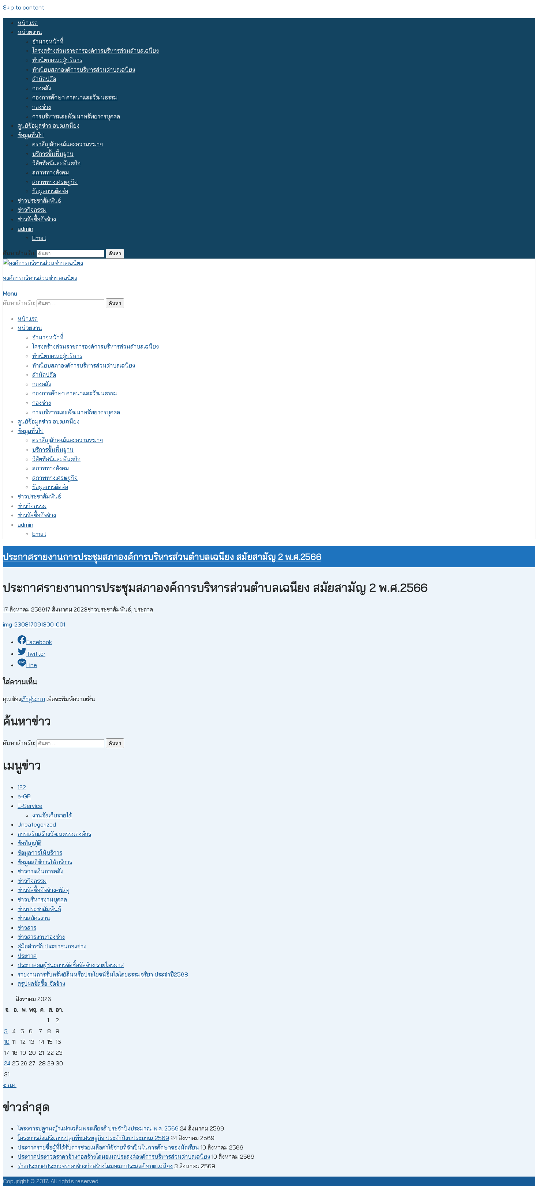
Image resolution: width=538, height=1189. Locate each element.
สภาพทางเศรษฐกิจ (55, 181)
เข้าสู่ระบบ (33, 699)
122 (22, 787)
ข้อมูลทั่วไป (31, 135)
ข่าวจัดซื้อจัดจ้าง (37, 219)
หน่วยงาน (30, 31)
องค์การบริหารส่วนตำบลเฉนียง (40, 278)
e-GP (24, 796)
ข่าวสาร (27, 927)
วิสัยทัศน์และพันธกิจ (56, 163)
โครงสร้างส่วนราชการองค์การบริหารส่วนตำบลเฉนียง (95, 50)
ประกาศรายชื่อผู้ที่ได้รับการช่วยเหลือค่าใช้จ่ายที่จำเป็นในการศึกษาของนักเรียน (108, 1147)
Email (39, 237)
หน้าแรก (28, 22)
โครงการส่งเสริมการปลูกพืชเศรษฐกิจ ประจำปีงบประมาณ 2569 (93, 1137)
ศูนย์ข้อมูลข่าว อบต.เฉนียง (48, 125)
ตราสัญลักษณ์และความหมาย (67, 144)
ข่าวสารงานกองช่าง (41, 936)
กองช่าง (41, 106)
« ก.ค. (9, 1084)
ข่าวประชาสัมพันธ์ (39, 200)
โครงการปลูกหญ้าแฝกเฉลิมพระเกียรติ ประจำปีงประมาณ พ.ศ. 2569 (98, 1128)
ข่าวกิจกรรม (32, 209)
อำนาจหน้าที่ (47, 41)
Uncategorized (37, 824)
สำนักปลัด (44, 78)
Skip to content (23, 7)
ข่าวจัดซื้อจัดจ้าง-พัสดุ (43, 889)
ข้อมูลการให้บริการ (40, 852)
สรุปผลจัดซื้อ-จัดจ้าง (41, 983)
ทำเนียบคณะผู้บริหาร (57, 60)
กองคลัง (41, 88)
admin (25, 228)
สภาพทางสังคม (50, 172)
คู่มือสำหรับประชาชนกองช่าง (52, 946)
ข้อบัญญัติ (29, 843)
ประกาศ (143, 609)
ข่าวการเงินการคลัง (40, 871)
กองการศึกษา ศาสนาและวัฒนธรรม (74, 97)
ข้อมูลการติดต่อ (50, 191)
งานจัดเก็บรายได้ (52, 815)
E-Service (30, 805)
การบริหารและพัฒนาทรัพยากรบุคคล (76, 116)
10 (7, 1041)
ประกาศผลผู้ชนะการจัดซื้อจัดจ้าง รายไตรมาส (71, 964)
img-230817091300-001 (34, 624)
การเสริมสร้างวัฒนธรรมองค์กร (54, 834)
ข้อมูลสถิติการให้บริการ (45, 862)
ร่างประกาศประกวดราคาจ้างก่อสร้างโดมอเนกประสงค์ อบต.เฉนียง (95, 1166)
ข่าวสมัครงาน (34, 918)
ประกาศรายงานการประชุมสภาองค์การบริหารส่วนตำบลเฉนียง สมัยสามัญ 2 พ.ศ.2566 (162, 556)
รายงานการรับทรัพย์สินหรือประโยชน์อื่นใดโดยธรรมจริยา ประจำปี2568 (103, 974)
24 (7, 1063)
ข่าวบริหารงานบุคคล (42, 899)
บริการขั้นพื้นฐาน (53, 153)
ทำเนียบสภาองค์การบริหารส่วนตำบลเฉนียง (83, 69)
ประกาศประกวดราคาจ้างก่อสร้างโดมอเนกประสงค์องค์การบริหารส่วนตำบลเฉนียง (114, 1156)
